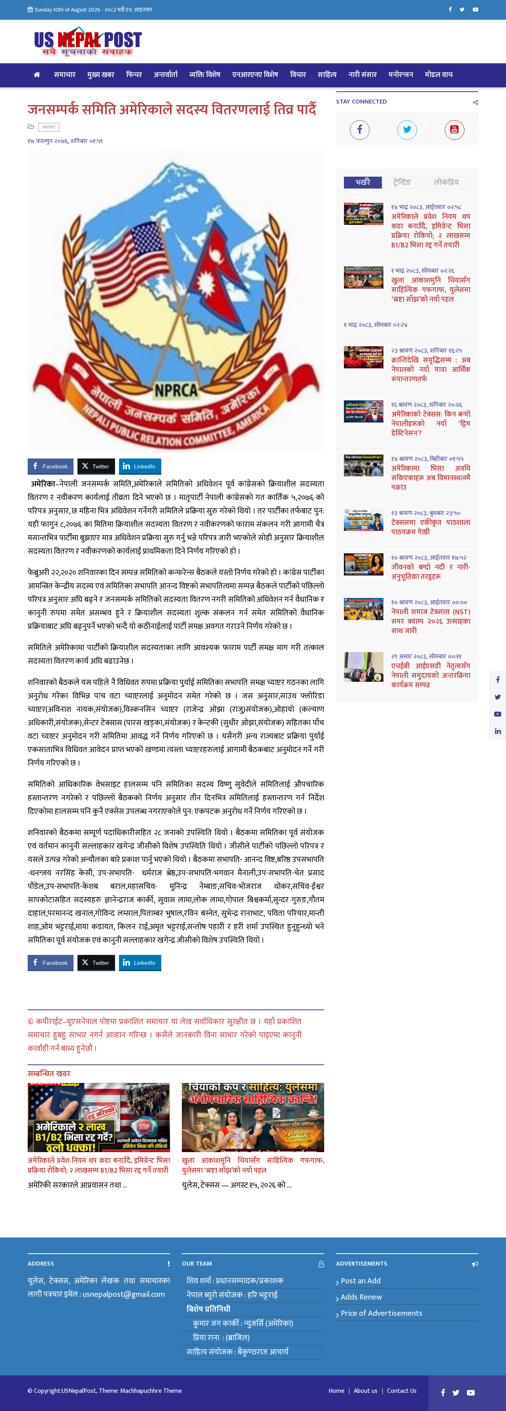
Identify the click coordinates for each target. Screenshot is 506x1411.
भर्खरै (363, 182)
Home (336, 1391)
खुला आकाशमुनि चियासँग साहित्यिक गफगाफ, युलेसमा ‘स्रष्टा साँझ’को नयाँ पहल (253, 1166)
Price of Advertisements (382, 1313)
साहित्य (327, 75)
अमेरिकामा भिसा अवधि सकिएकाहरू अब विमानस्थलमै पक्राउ (430, 478)
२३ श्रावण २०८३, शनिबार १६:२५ (426, 351)
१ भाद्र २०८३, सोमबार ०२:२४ (376, 325)
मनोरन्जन (401, 75)
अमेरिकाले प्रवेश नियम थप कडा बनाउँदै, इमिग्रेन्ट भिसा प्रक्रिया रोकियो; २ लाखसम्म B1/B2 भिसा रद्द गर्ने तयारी (99, 1166)
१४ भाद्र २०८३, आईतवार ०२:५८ (426, 207)
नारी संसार (363, 75)
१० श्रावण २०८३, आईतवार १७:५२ (428, 558)
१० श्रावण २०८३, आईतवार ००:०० (429, 602)
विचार (298, 75)
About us (366, 1391)
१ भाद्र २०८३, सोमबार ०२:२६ (422, 271)
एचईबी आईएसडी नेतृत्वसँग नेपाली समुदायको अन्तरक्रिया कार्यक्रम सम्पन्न (430, 675)
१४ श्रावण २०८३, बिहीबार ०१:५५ (427, 459)
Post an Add (361, 1281)
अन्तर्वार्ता (165, 75)
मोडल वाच (439, 75)
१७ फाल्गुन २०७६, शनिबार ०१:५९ (65, 141)
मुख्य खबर (100, 75)
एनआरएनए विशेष (255, 75)
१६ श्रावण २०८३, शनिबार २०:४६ (426, 405)
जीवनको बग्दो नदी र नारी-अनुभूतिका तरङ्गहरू (430, 572)
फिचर (134, 75)
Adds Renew (361, 1297)
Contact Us (402, 1391)
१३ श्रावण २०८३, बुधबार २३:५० (426, 513)
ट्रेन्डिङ (402, 182)
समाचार (65, 75)
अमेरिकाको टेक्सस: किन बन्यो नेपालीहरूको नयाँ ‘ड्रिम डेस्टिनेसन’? (430, 424)
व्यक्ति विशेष (205, 75)
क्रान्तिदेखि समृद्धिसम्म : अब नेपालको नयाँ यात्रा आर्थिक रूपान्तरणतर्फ (430, 370)
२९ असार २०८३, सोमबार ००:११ (426, 657)
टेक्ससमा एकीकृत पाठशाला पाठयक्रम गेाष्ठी (430, 527)
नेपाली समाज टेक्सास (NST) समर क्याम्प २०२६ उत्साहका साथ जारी (430, 621)
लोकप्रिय (446, 182)
